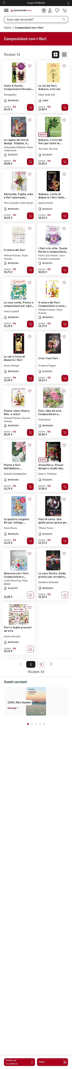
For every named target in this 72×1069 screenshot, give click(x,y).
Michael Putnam (12, 255)
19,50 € (41, 378)
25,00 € (7, 269)
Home (8, 28)
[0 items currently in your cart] (65, 11)
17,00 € (41, 215)
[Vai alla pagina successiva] (51, 663)
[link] (44, 10)
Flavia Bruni (44, 419)
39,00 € (41, 486)
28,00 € (41, 432)
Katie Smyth (26, 203)
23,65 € (42, 163)
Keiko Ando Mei (46, 94)
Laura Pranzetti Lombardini (51, 257)
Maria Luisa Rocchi (48, 255)
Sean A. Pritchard (47, 473)
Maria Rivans (10, 528)
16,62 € (8, 217)
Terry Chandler (11, 203)
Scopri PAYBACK (36, 3)
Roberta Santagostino (15, 473)
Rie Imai (53, 148)
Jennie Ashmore (12, 636)
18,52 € (42, 380)
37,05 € (42, 488)
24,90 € (41, 161)
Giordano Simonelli (48, 582)
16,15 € (42, 217)
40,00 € (7, 161)
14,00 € (7, 378)
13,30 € (8, 380)
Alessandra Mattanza (15, 147)
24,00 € (41, 107)
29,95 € (7, 432)
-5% (14, 107)
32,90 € (7, 324)
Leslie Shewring (12, 580)
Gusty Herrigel (11, 365)
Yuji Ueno (43, 148)
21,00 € (8, 597)
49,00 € (41, 269)
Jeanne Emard (45, 203)
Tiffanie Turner (45, 528)
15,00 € (7, 540)
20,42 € (8, 109)
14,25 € (8, 543)
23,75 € (8, 272)
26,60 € (42, 434)
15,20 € (42, 597)
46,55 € (42, 272)
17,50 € (7, 215)
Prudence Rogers (47, 365)
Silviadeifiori (10, 94)
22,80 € (42, 109)
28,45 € (8, 434)
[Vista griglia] (55, 54)
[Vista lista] (64, 54)
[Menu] (7, 11)
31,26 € (8, 326)
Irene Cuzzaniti (11, 311)
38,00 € (8, 163)
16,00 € (41, 594)
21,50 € (7, 107)
